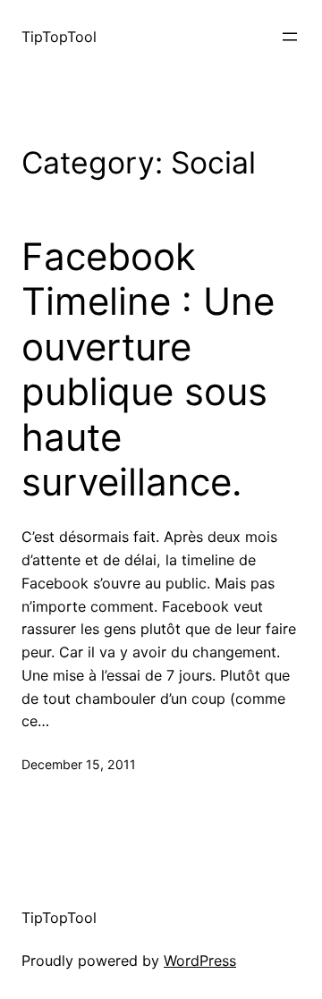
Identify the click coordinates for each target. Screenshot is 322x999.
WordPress (200, 960)
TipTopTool (59, 37)
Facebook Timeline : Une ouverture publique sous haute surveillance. (148, 369)
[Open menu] (290, 36)
